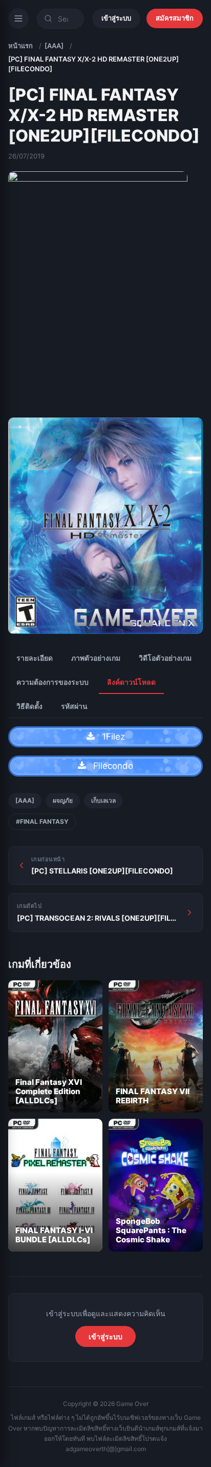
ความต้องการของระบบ (52, 682)
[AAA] (54, 46)
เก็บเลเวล (103, 800)
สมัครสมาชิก (175, 18)
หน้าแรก (20, 46)
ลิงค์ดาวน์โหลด (131, 682)
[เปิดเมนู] (18, 18)
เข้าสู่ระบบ (116, 18)
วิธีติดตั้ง (29, 706)
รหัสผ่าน (74, 706)
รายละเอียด (34, 657)
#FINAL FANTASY (42, 821)
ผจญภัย (63, 800)
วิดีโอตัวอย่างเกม (165, 657)
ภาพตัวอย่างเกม (95, 657)
